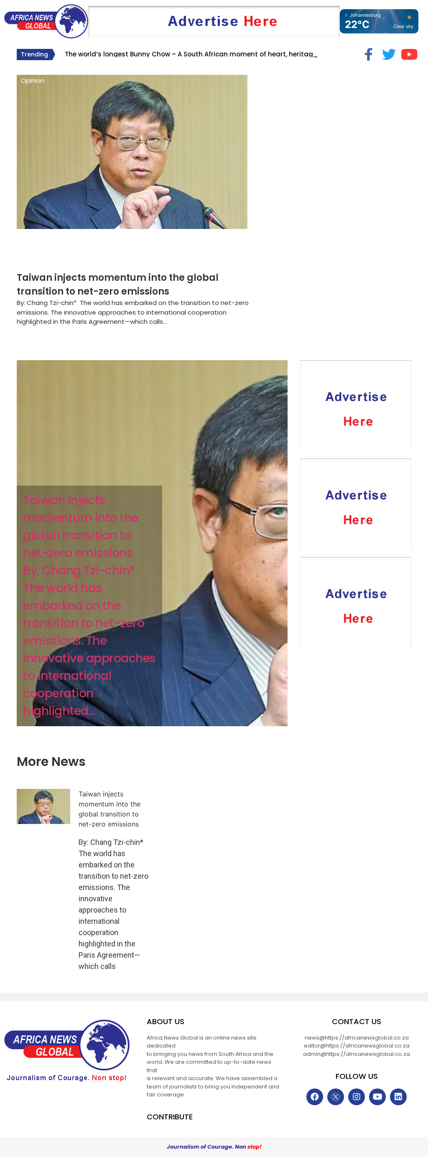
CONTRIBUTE (170, 1116)
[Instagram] (356, 1096)
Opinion (32, 80)
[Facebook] (314, 1096)
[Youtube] (377, 1096)
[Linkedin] (398, 1096)
